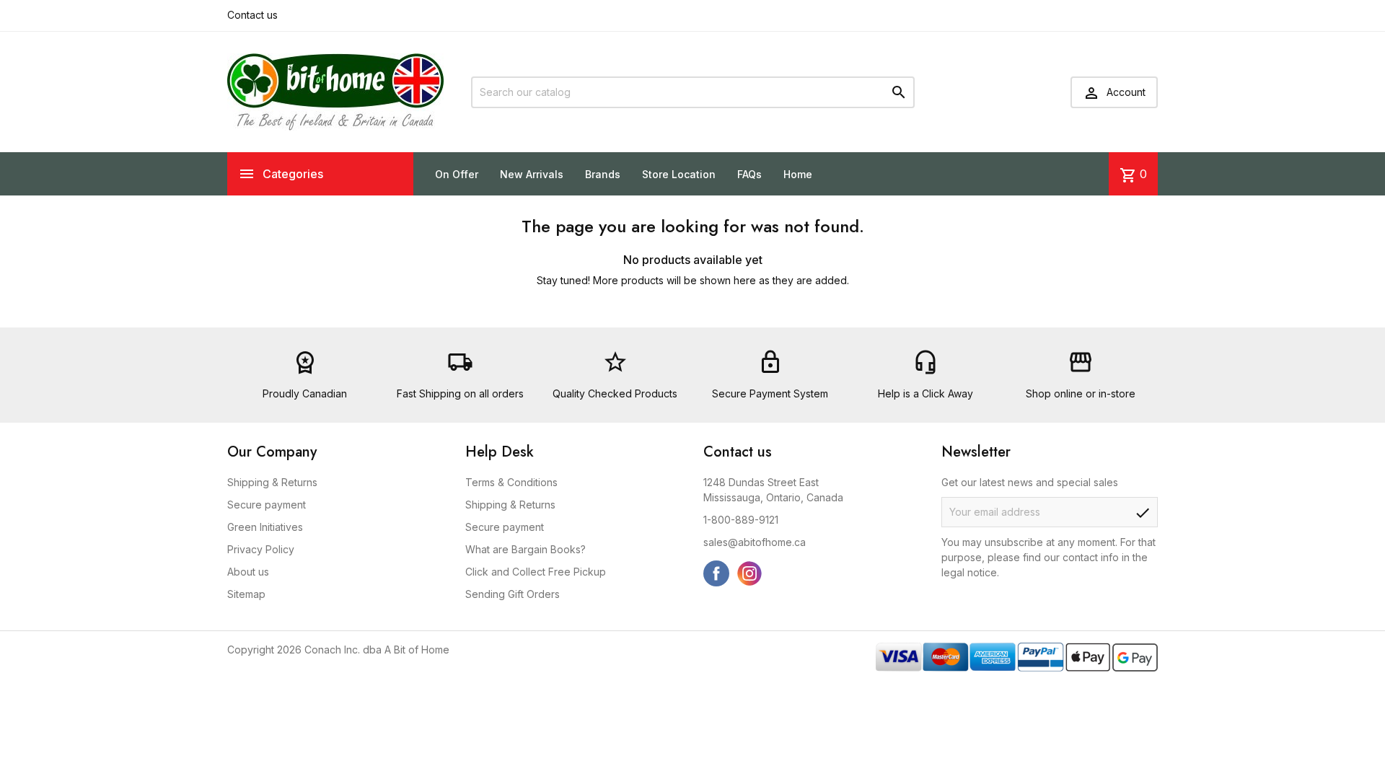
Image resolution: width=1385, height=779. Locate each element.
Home (797, 174)
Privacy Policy (260, 549)
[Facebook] (716, 573)
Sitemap (246, 594)
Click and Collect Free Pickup (535, 571)
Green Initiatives (265, 527)
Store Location (679, 174)
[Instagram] (749, 573)
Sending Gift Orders (512, 594)
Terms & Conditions (511, 482)
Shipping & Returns (272, 482)
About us (248, 571)
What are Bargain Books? (525, 549)
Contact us (252, 15)
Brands (602, 174)
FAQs (749, 174)
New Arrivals (531, 174)
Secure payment (266, 504)
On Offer (456, 174)
